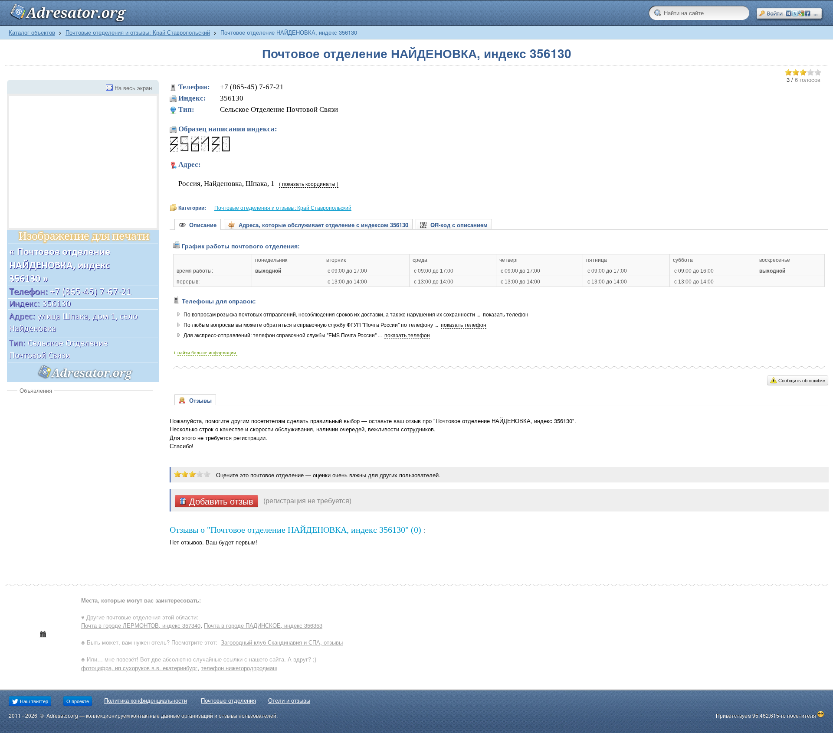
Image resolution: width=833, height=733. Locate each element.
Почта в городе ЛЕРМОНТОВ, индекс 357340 (140, 625)
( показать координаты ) (308, 183)
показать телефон (505, 314)
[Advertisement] (80, 459)
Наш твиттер (33, 700)
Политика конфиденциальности (145, 700)
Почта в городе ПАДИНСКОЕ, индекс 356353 (263, 625)
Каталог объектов (32, 32)
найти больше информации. (207, 352)
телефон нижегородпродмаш (239, 668)
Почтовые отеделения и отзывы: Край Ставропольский (138, 32)
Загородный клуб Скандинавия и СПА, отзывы (282, 642)
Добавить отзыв (220, 501)
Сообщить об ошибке (801, 380)
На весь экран (133, 88)
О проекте (77, 700)
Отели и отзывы (289, 700)
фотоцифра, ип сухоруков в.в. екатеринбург (139, 668)
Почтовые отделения (228, 700)
